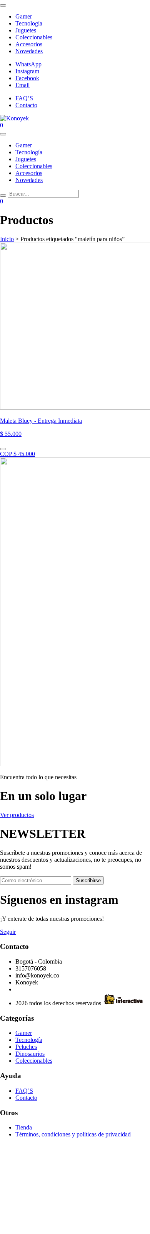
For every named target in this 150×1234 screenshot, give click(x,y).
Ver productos (17, 815)
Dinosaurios (30, 1053)
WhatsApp (28, 64)
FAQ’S (24, 98)
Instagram (27, 71)
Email (22, 85)
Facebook (27, 78)
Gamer (23, 16)
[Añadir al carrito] (3, 449)
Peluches (26, 1046)
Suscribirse (88, 880)
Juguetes (25, 30)
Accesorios (28, 44)
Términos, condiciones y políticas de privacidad (73, 1134)
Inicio (7, 239)
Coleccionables (33, 37)
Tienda (23, 1127)
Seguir (8, 931)
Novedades (29, 51)
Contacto (26, 105)
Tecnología (28, 23)
